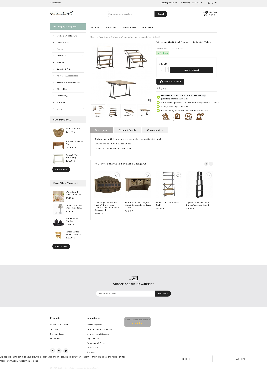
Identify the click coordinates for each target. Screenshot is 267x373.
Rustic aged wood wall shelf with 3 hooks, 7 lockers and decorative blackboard (106, 206)
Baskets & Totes (64, 69)
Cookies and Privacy (97, 343)
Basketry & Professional (70, 82)
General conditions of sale (100, 329)
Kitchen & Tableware (70, 36)
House (70, 49)
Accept (240, 359)
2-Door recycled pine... (74, 142)
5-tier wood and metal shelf (167, 203)
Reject (186, 359)
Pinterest (59, 350)
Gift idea (70, 102)
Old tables (61, 89)
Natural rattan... (74, 128)
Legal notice (93, 338)
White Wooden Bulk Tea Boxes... (74, 193)
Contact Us (55, 2)
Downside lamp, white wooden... (74, 206)
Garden (70, 62)
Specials (54, 329)
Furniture (70, 55)
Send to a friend (170, 81)
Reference (161, 48)
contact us (92, 347)
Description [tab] (101, 130)
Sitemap (91, 352)
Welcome (94, 27)
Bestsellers (111, 27)
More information (9, 360)
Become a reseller (59, 324)
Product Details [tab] (127, 130)
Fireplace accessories (70, 76)
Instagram (65, 350)
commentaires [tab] (155, 130)
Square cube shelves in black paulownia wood (197, 203)
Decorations (70, 42)
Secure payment (94, 324)
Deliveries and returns (98, 334)
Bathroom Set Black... (72, 219)
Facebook (52, 350)
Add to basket (192, 70)
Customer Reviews (137, 319)
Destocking (62, 95)
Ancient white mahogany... (72, 156)
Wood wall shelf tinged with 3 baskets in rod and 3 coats (138, 205)
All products (61, 169)
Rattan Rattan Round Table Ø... (74, 233)
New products (129, 27)
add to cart (104, 185)
